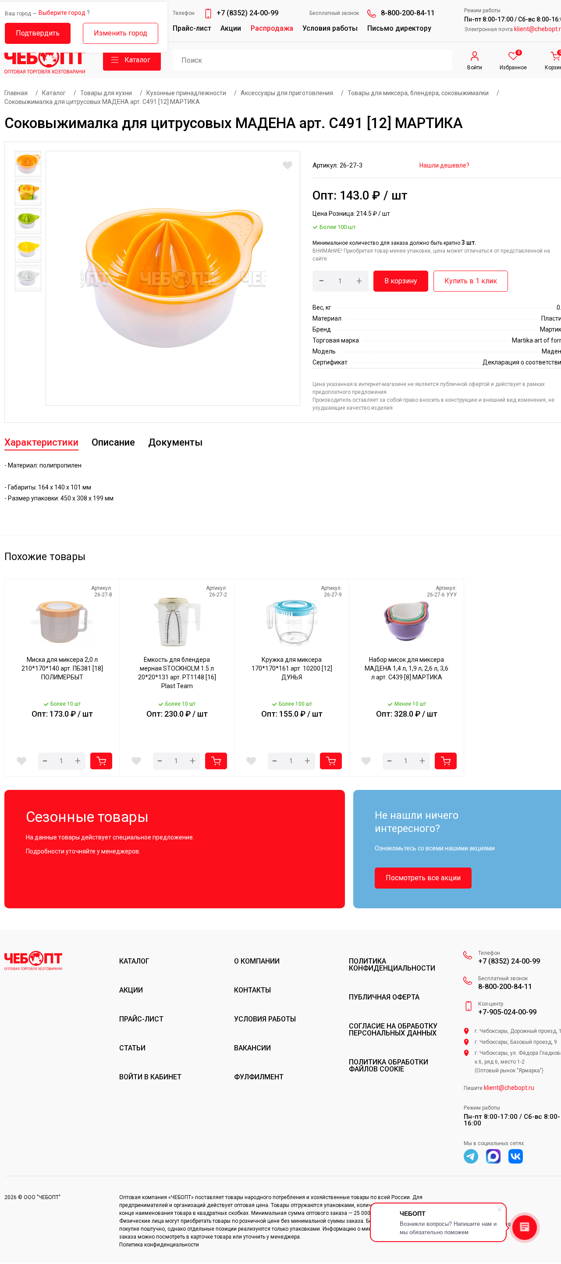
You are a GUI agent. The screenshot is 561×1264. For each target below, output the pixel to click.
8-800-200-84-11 (408, 13)
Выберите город (62, 12)
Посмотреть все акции (423, 878)
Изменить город (120, 33)
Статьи (132, 1048)
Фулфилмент (259, 1077)
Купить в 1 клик (470, 281)
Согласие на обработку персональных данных (393, 1030)
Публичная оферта (384, 997)
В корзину (400, 281)
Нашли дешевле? (444, 165)
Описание (113, 442)
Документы (175, 442)
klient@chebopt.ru (509, 1087)
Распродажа (272, 28)
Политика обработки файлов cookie (388, 1066)
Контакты (252, 990)
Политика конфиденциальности (392, 965)
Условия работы (330, 28)
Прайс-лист (192, 28)
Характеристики (41, 442)
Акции (230, 28)
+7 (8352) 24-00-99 (247, 13)
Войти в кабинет (150, 1077)
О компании (257, 961)
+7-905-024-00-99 (507, 1012)
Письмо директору (399, 28)
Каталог (134, 961)
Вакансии (252, 1048)
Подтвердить (38, 33)
